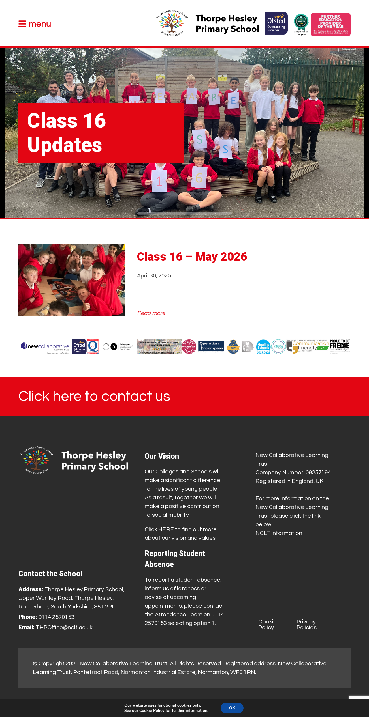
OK (232, 708)
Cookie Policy (267, 624)
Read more (151, 314)
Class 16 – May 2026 (192, 257)
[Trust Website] (45, 346)
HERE (166, 529)
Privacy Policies (306, 624)
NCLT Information (278, 533)
